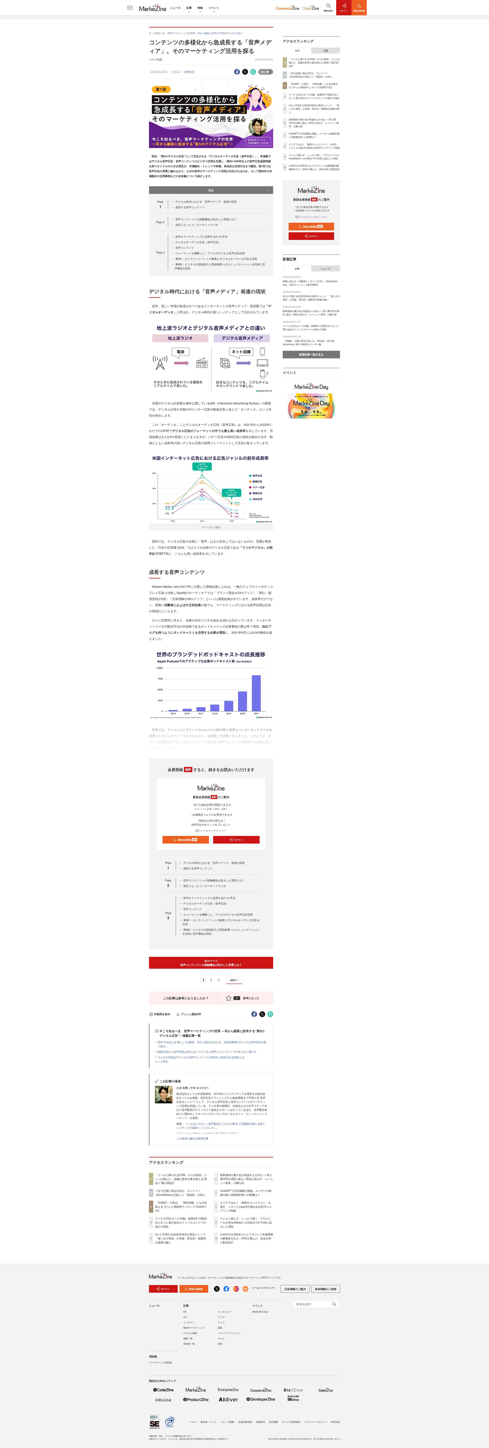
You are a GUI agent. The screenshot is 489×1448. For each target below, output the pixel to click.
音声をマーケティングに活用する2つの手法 (201, 236)
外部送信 (335, 1421)
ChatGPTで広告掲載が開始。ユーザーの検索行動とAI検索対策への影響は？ (245, 1193)
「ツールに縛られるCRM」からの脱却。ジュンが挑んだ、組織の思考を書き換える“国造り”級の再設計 (181, 1179)
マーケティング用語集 (160, 1362)
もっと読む (161, 1061)
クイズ (221, 1322)
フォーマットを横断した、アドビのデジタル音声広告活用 (210, 253)
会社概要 (273, 1421)
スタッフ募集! (227, 1421)
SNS (220, 1343)
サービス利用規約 (291, 1421)
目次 (211, 190)
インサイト (189, 1322)
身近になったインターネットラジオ (196, 225)
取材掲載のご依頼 (325, 1289)
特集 (200, 8)
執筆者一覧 (189, 1343)
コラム (175, 71)
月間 (325, 50)
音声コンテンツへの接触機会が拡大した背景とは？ (206, 219)
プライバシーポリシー (315, 1421)
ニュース (175, 8)
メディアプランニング (229, 1333)
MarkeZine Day (260, 1311)
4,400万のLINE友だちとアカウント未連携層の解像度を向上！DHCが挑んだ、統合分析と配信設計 (246, 1238)
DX (184, 1311)
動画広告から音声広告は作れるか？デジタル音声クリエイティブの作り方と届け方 (207, 1052)
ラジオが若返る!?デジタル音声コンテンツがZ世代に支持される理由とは (201, 1057)
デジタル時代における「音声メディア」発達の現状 (206, 201)
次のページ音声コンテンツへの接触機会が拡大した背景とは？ (211, 963)
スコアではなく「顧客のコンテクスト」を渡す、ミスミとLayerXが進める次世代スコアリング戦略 (245, 1206)
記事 (189, 8)
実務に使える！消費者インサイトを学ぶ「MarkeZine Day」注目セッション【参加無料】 (310, 282)
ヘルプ (193, 1421)
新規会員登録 (187, 839)
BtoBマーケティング (193, 1327)
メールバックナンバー (213, 830)
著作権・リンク (208, 1421)
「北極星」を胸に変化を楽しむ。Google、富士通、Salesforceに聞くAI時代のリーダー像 (309, 342)
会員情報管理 (245, 1421)
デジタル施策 (190, 1333)
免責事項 (260, 1421)
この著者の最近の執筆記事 (192, 1138)
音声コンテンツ (184, 247)
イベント (214, 8)
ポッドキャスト (159, 71)
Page (160, 222)
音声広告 (189, 71)
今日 (297, 50)
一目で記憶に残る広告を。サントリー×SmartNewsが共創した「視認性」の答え (180, 1193)
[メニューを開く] (130, 7)
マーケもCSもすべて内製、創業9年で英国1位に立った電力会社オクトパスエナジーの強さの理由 (181, 1222)
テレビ (221, 1338)
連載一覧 (188, 1338)
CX (185, 1316)
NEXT (233, 980)
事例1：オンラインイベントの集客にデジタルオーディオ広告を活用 (216, 259)
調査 (220, 1327)
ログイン (238, 839)
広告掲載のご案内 (295, 1289)
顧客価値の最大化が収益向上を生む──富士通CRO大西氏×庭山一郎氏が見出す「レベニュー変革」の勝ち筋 (246, 1179)
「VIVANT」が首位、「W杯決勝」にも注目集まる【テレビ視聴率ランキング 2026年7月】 (181, 1206)
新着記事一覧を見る (311, 354)
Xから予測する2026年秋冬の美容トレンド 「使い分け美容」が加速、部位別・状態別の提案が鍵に (181, 1238)
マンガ (221, 1316)
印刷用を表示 (162, 1014)
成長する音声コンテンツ (190, 207)
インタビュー (225, 1311)
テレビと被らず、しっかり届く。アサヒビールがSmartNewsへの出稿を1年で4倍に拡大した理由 (246, 1222)
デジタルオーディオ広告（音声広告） (198, 242)
